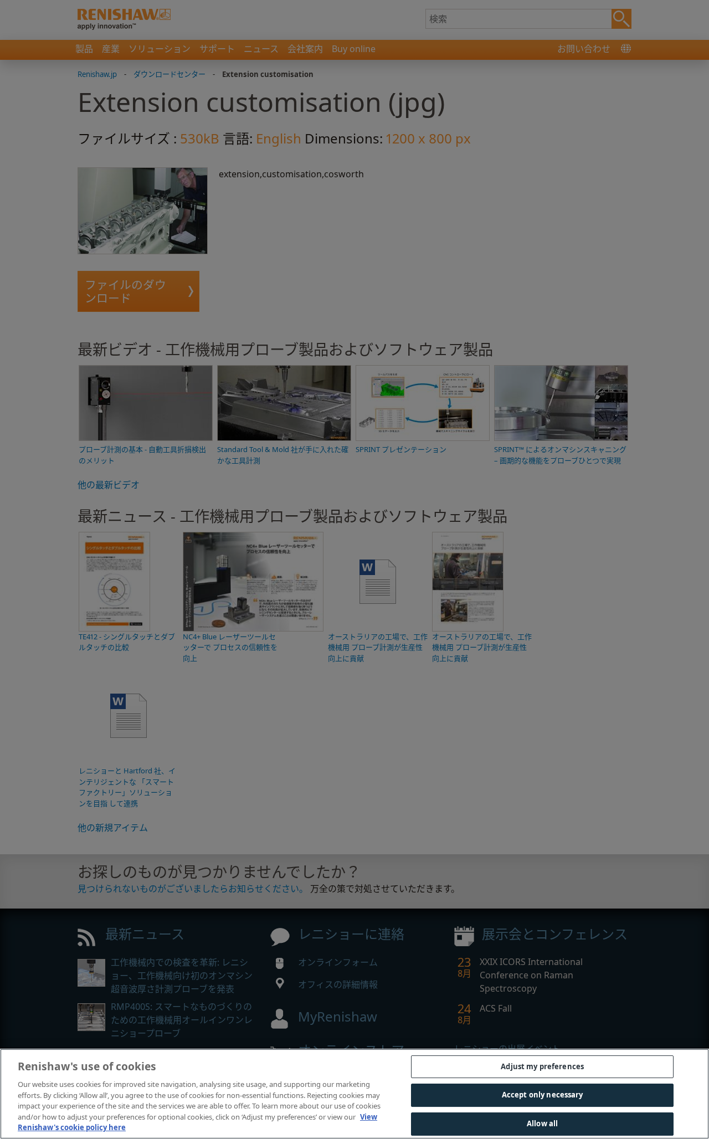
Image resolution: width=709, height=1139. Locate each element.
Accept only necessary (542, 1095)
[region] (354, 1094)
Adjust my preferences (542, 1066)
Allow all (542, 1123)
